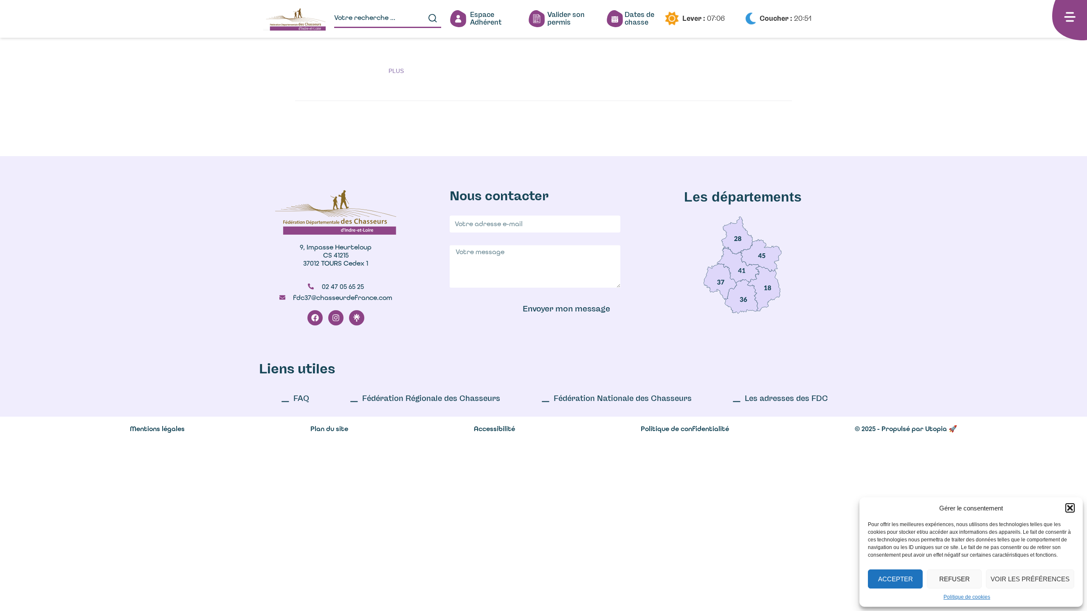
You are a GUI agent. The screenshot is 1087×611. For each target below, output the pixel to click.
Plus (396, 70)
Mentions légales (157, 429)
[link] (737, 235)
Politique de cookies (966, 597)
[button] (1070, 508)
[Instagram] (336, 317)
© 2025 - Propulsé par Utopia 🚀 (906, 429)
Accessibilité (494, 429)
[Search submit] (432, 18)
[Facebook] (315, 317)
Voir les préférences (1030, 579)
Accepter (895, 579)
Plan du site (329, 429)
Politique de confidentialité (685, 429)
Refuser (954, 579)
